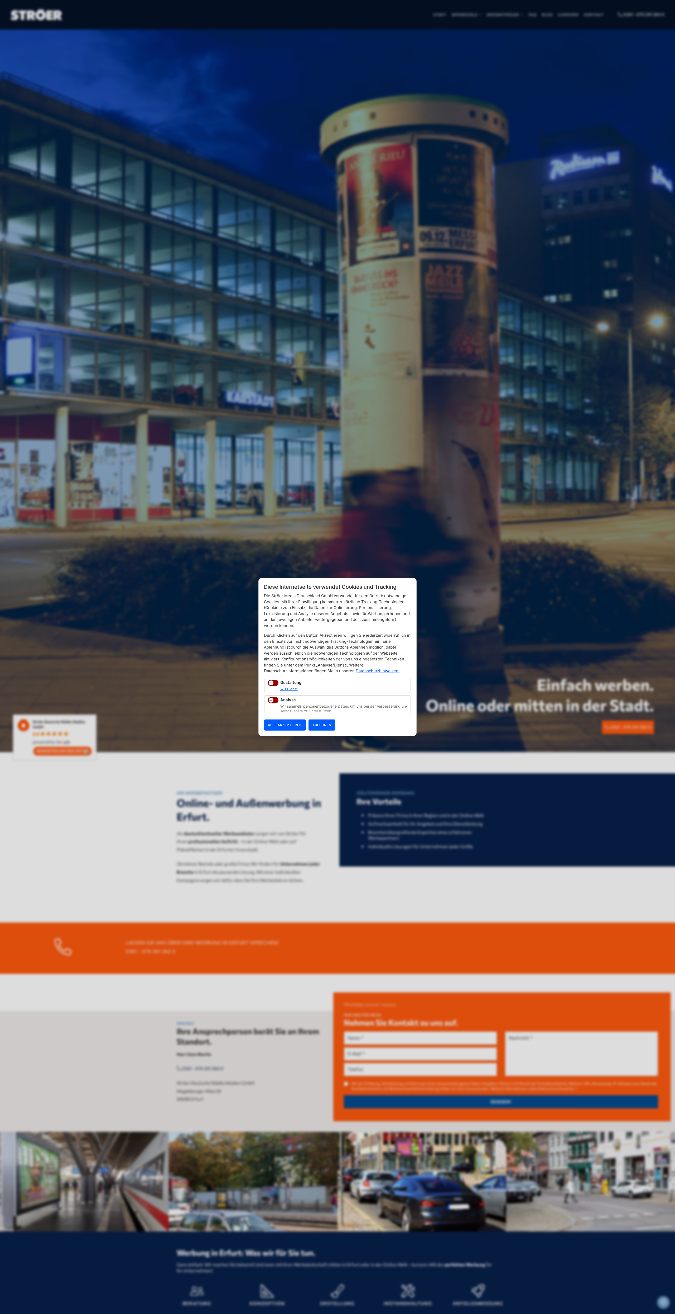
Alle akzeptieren (285, 725)
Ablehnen (321, 725)
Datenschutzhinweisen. (377, 670)
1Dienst (289, 689)
